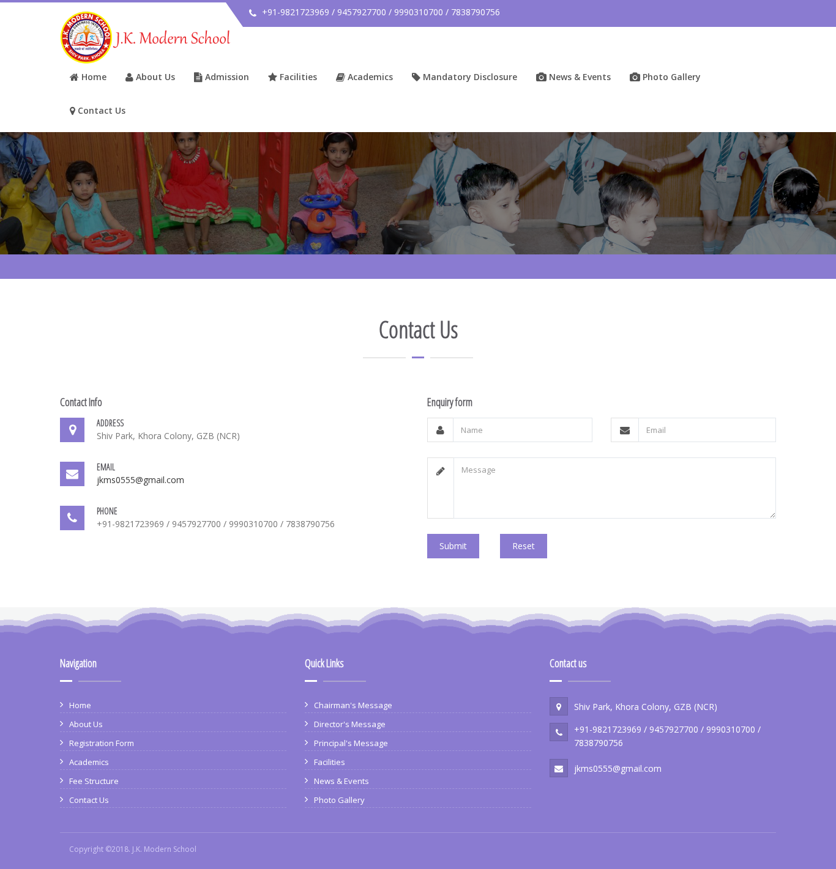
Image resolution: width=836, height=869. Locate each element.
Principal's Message (351, 743)
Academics (369, 77)
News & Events (579, 77)
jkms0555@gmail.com (140, 480)
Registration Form (101, 743)
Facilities (297, 77)
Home (92, 77)
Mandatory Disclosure (468, 77)
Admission (226, 77)
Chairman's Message (353, 705)
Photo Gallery (670, 77)
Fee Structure (94, 780)
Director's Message (350, 724)
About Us (154, 77)
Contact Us (100, 110)
